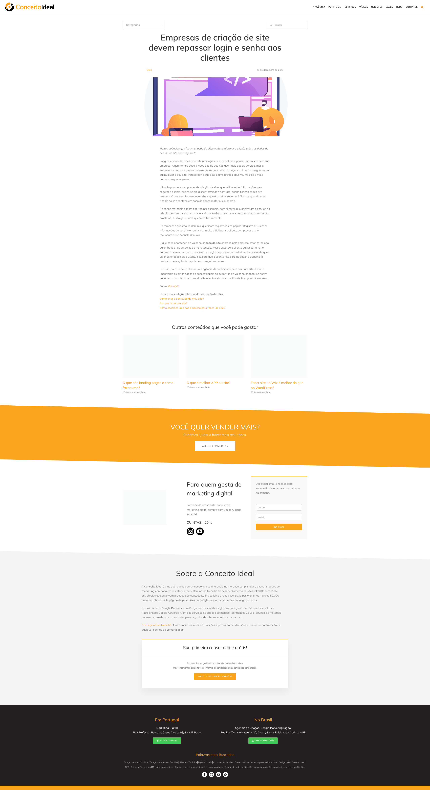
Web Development (296, 756)
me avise (279, 521)
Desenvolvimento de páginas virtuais (253, 756)
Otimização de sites (141, 761)
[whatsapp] (225, 769)
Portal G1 (173, 286)
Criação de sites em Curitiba (164, 756)
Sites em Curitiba (188, 756)
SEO (127, 761)
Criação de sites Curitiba (136, 756)
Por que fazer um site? (173, 303)
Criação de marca (259, 761)
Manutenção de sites (162, 761)
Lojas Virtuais (205, 756)
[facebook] (204, 769)
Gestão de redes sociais (237, 761)
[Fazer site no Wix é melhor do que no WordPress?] (279, 336)
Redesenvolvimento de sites (189, 761)
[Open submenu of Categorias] (161, 25)
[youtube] (200, 526)
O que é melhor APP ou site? (208, 376)
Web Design (280, 756)
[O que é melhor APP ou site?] (215, 336)
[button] (422, 7)
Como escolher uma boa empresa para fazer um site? (192, 308)
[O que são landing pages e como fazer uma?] (151, 336)
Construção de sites (223, 756)
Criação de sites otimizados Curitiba (287, 761)
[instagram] (190, 526)
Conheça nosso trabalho (156, 619)
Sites (149, 70)
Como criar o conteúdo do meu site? (182, 298)
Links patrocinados (213, 761)
